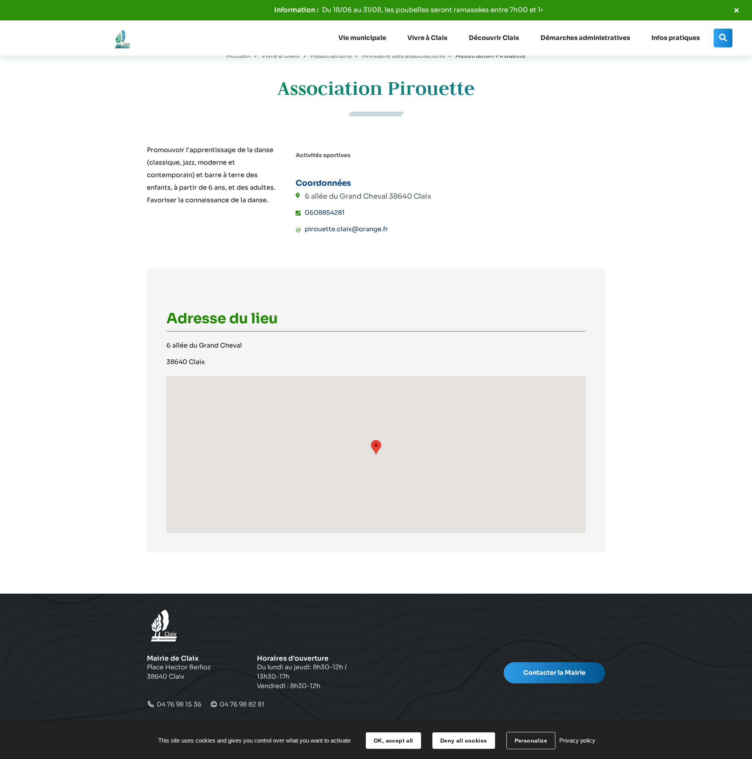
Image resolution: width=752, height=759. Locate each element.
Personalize (531, 740)
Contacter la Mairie (554, 672)
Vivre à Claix (280, 55)
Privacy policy (577, 740)
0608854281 (325, 212)
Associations (331, 55)
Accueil (238, 55)
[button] (362, 38)
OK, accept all (393, 740)
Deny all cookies (463, 740)
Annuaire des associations (403, 55)
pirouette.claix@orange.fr (346, 229)
